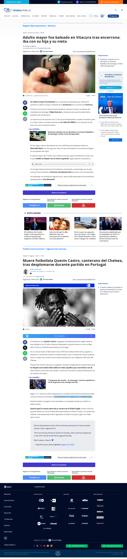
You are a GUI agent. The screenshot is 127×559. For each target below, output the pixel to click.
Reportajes (8, 532)
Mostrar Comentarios (59, 193)
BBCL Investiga (70, 16)
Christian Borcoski (44, 48)
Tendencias (52, 16)
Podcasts (7, 16)
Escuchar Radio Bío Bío (111, 2)
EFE (37, 394)
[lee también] (38, 384)
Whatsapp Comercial (78, 546)
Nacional (15, 16)
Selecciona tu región (14, 2)
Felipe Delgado (30, 46)
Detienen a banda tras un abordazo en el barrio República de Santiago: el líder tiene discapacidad (71, 133)
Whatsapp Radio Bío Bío (113, 546)
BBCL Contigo (82, 16)
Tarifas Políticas (9, 545)
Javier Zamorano (36, 269)
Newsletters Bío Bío (67, 2)
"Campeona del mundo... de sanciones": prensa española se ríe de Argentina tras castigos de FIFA (71, 381)
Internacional (25, 16)
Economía (35, 16)
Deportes (44, 16)
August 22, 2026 (67, 444)
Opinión (61, 16)
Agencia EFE (40, 276)
